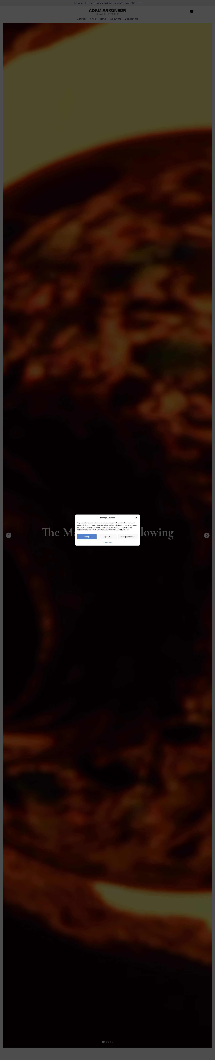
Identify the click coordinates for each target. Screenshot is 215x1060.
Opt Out (107, 537)
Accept (87, 537)
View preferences (128, 537)
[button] (136, 518)
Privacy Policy (107, 542)
